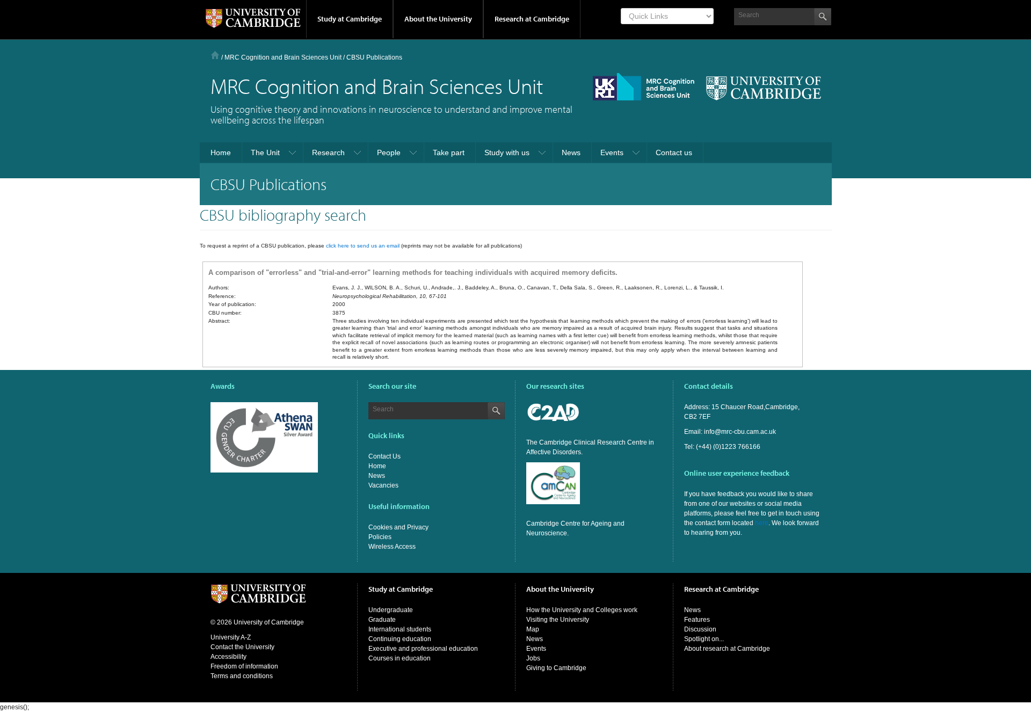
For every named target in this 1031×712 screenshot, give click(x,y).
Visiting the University (557, 619)
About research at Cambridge (727, 648)
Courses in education (399, 658)
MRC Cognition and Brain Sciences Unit (283, 57)
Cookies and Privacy (398, 527)
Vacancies (383, 485)
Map (532, 629)
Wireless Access (392, 546)
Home (215, 55)
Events (536, 648)
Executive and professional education (423, 648)
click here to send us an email (363, 246)
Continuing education (399, 639)
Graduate (382, 619)
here (761, 523)
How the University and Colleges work (581, 610)
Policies (379, 537)
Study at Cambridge (349, 19)
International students (399, 629)
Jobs (533, 658)
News (376, 475)
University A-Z (230, 637)
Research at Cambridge (532, 19)
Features (697, 619)
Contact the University (242, 647)
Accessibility (228, 656)
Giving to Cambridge (556, 668)
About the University (438, 19)
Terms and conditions (241, 676)
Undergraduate (390, 610)
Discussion (700, 629)
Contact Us (384, 456)
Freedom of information (244, 666)
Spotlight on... (704, 639)
